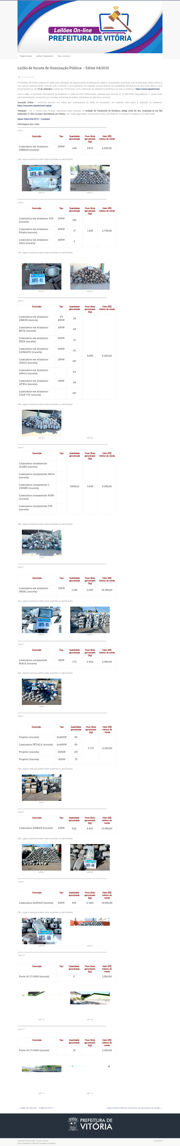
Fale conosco (63, 56)
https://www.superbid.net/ (148, 89)
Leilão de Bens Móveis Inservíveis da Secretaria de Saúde (134, 1108)
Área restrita (158, 1141)
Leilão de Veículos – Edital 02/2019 (35, 1108)
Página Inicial (26, 56)
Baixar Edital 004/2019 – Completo (34, 119)
